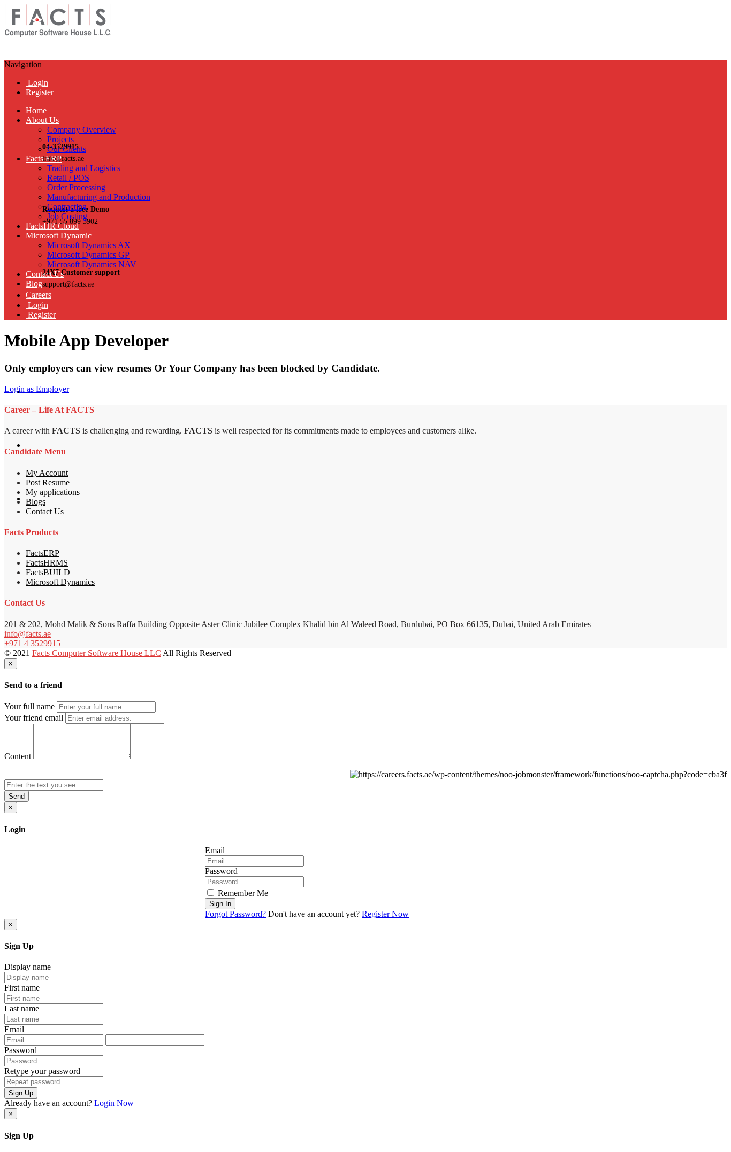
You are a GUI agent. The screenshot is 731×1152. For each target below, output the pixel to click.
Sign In (220, 904)
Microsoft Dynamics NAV (91, 264)
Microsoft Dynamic (59, 235)
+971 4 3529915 (32, 643)
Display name (27, 966)
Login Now (114, 1103)
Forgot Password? (235, 913)
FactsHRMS (47, 562)
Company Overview (81, 129)
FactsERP (42, 553)
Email (215, 850)
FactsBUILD (48, 572)
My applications (53, 492)
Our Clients (66, 148)
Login (37, 82)
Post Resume (48, 482)
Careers (38, 294)
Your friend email (33, 717)
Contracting (67, 206)
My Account (47, 472)
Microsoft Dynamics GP (88, 254)
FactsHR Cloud (52, 225)
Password (221, 871)
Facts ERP (44, 158)
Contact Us (45, 274)
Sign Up (21, 1093)
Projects (60, 139)
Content (17, 756)
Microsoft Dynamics (60, 581)
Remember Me (242, 893)
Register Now (385, 913)
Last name (21, 1008)
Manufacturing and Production (98, 197)
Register (40, 92)
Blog (34, 283)
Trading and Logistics (83, 168)
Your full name (29, 706)
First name (22, 987)
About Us (42, 120)
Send (17, 796)
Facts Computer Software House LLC (96, 653)
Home (36, 110)
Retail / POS (68, 177)
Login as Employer (36, 388)
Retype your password (42, 1071)
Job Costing (67, 216)
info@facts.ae (27, 633)
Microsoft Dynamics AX (89, 245)
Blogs (35, 501)
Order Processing (76, 187)
